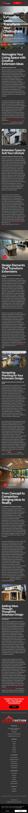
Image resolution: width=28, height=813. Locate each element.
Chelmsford (14, 773)
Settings (7, 811)
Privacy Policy (14, 799)
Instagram (14, 791)
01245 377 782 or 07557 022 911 (14, 734)
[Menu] (24, 3)
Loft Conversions (14, 765)
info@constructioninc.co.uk (14, 736)
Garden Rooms (14, 761)
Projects (14, 743)
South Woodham (14, 783)
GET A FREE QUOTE (12, 44)
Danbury (14, 779)
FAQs (14, 745)
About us (14, 749)
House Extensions (14, 757)
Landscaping (14, 767)
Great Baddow (14, 781)
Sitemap (14, 747)
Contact (14, 751)
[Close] (26, 806)
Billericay (14, 775)
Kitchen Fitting (14, 763)
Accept (20, 811)
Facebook (14, 789)
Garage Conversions (14, 759)
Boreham (14, 777)
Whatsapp (14, 731)
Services (14, 741)
